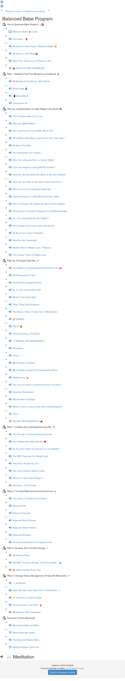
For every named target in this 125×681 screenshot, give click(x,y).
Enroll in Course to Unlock (62, 672)
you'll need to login (75, 668)
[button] (2, 2)
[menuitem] (2, 7)
